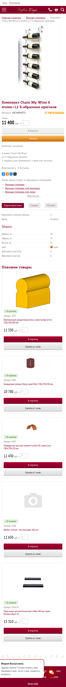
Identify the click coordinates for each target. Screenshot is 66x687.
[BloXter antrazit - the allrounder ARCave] (33, 501)
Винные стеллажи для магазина (22, 188)
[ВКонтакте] (3, 174)
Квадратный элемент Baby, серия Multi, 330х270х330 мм (28, 384)
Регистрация (14, 3)
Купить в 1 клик (33, 346)
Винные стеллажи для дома (20, 192)
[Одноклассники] (7, 174)
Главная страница (11, 17)
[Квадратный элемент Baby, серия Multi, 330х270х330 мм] (33, 365)
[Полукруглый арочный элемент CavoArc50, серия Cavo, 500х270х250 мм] (33, 426)
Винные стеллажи (35, 17)
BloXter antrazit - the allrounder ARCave (21, 530)
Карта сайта (33, 683)
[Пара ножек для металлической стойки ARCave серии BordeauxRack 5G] (33, 582)
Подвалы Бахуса (27, 10)
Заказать (33, 138)
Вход (5, 3)
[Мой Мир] (11, 174)
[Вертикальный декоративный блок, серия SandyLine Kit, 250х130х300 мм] (33, 291)
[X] (15, 174)
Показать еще (33, 196)
